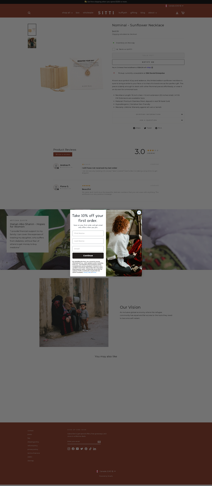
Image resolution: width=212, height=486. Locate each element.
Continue (88, 255)
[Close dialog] (139, 212)
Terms (94, 272)
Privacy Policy (87, 272)
